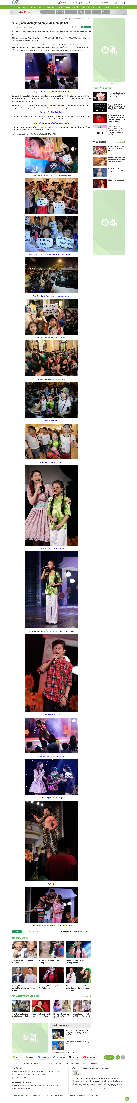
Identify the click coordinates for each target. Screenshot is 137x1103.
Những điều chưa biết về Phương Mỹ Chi (75, 961)
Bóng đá (41, 7)
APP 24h (18, 1057)
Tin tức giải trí (71, 12)
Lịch (90, 3)
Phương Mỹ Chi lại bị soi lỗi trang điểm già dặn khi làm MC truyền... (23, 988)
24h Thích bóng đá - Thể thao (75, 7)
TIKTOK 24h (75, 1057)
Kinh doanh (51, 7)
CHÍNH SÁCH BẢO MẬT (59, 1095)
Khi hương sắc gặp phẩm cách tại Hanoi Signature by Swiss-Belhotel (116, 95)
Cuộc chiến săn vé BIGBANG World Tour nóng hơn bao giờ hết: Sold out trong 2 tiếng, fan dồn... (115, 130)
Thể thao (116, 7)
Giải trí (60, 7)
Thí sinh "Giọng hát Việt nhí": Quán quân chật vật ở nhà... (20, 1016)
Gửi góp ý (30, 931)
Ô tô (123, 7)
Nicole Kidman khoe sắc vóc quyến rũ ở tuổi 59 (116, 170)
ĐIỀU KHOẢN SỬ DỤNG (77, 1095)
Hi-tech (99, 7)
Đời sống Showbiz (47, 12)
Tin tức (25, 7)
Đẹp (77, 1063)
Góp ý (45, 1095)
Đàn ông (106, 12)
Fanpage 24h (45, 1057)
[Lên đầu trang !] (133, 1099)
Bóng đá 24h (60, 1057)
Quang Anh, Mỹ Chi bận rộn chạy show (22, 961)
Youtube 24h (91, 1057)
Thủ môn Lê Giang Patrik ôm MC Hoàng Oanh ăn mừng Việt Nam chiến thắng (77, 1033)
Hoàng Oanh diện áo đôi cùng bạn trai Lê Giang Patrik (116, 148)
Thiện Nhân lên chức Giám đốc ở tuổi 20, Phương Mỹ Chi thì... (61, 1016)
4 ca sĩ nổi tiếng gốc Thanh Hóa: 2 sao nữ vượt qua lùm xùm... (41, 1016)
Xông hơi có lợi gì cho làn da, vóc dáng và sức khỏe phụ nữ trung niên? (116, 159)
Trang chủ (15, 19)
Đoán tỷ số (78, 3)
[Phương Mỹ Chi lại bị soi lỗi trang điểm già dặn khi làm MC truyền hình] (24, 975)
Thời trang (99, 142)
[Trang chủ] (15, 12)
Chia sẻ (87, 27)
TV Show (96, 12)
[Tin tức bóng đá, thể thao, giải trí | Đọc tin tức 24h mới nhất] (16, 2)
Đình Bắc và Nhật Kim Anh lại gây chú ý (77, 1043)
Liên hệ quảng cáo (20, 1095)
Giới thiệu (36, 1095)
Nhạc (81, 12)
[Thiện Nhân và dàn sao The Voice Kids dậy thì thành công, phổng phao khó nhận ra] (78, 975)
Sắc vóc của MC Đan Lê (116, 180)
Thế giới (107, 7)
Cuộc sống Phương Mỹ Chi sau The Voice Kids (50, 987)
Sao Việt (60, 12)
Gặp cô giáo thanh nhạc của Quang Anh (49, 961)
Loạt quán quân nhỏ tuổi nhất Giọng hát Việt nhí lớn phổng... (82, 1016)
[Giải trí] (25, 12)
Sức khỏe (91, 7)
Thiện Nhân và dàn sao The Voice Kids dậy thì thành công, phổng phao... (77, 988)
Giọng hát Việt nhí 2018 (24, 27)
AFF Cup (33, 7)
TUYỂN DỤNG (93, 1095)
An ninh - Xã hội (47, 1063)
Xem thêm (85, 996)
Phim (88, 12)
